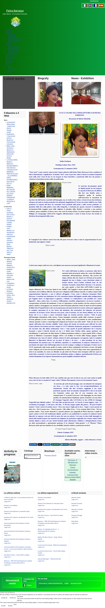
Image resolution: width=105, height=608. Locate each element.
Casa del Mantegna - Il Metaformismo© (49, 559)
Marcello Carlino (76, 497)
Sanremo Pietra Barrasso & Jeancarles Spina (17, 511)
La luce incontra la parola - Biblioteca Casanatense (52, 545)
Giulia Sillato (74, 521)
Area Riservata (94, 1)
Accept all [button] (4, 598)
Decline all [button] (13, 598)
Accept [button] (3, 606)
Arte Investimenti (72, 470)
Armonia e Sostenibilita (10, 505)
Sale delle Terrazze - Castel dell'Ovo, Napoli (16, 555)
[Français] (96, 5)
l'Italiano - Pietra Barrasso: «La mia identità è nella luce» (10, 230)
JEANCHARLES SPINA (12, 482)
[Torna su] (103, 606)
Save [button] (15, 604)
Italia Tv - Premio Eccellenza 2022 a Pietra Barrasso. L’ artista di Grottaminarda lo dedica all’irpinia (11, 216)
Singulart (73, 480)
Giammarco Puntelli (77, 509)
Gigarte (72, 467)
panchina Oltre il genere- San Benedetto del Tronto (19, 517)
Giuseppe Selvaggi (76, 515)
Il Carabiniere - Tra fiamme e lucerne (11, 285)
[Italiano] (84, 5)
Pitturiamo (72, 465)
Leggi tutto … (8, 501)
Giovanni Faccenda (76, 503)
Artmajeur (72, 472)
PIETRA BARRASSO (12, 476)
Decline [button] (10, 606)
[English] (90, 5)
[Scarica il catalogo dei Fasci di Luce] (32, 456)
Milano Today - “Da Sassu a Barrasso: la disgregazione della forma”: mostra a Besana (11, 152)
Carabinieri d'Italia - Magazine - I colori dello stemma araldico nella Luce (10, 275)
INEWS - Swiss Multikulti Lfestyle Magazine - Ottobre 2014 (11, 263)
